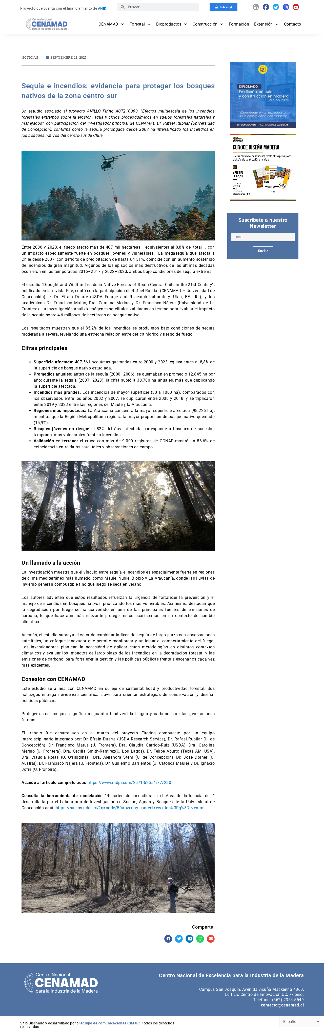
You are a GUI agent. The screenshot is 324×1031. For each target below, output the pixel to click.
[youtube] (296, 7)
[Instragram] (286, 7)
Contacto (292, 24)
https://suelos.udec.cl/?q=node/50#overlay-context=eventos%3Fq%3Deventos (129, 807)
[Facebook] (266, 7)
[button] (168, 939)
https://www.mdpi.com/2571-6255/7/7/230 (129, 782)
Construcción (205, 24)
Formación (239, 24)
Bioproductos (168, 24)
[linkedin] (256, 7)
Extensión (263, 24)
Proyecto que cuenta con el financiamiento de (63, 8)
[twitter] (276, 7)
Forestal (137, 24)
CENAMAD (108, 24)
